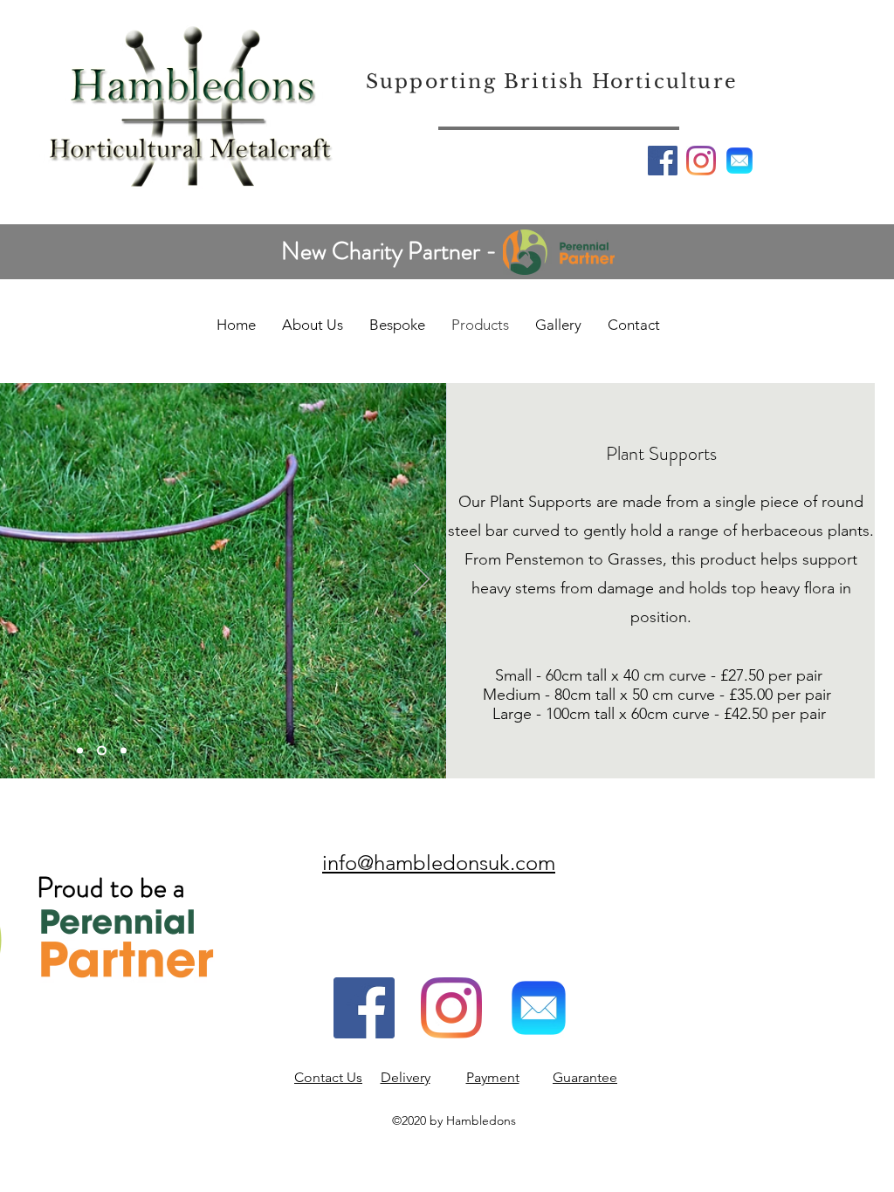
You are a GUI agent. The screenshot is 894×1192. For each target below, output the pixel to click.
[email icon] (739, 160)
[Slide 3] (122, 751)
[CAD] (80, 751)
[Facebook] (662, 160)
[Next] (422, 580)
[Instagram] (701, 160)
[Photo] (100, 751)
